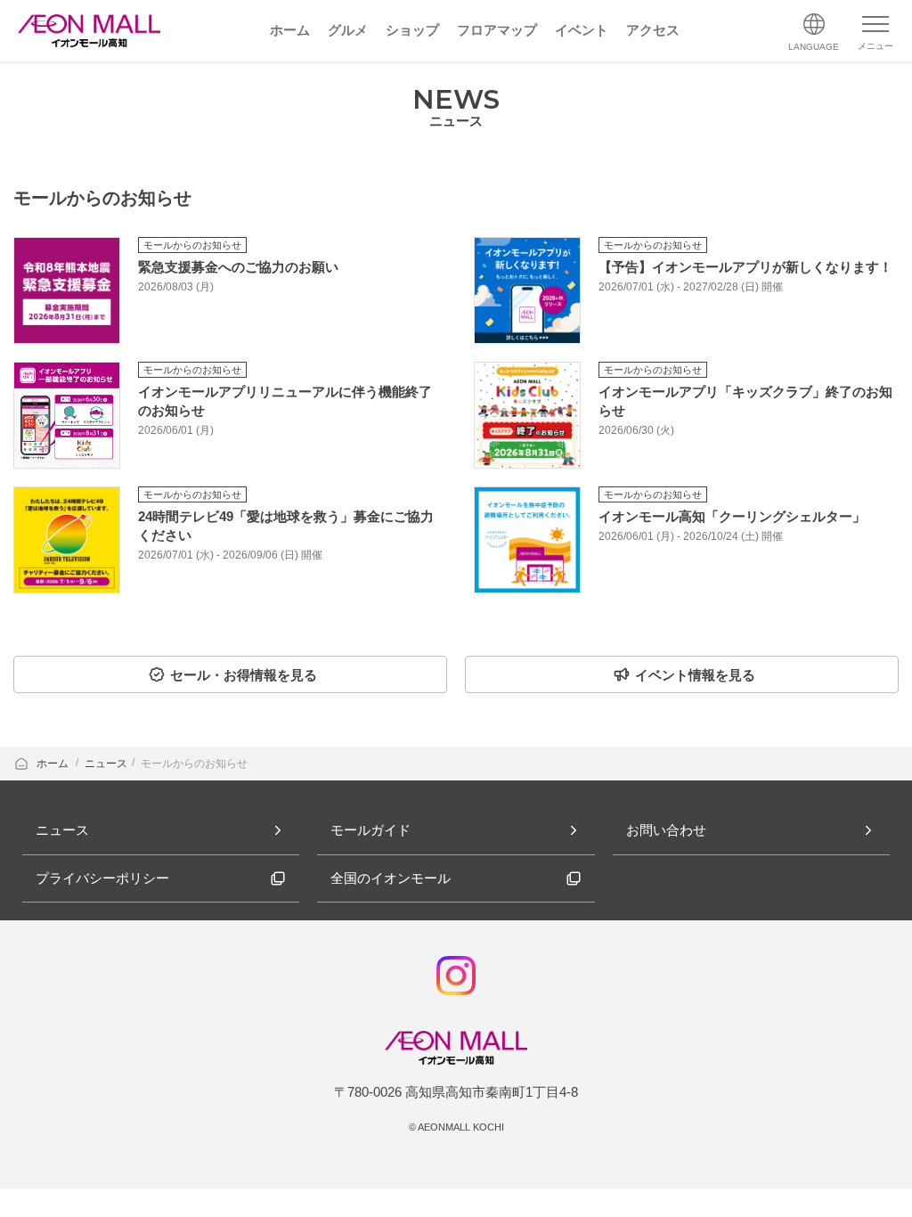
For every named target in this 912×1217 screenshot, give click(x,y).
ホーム (54, 763)
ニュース (106, 763)
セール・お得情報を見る (243, 674)
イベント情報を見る (695, 674)
